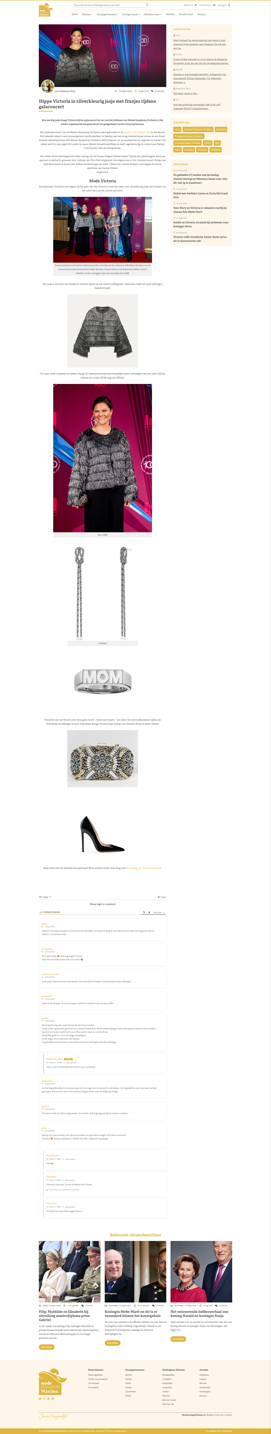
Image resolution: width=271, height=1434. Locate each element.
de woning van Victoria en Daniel (143, 868)
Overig (201, 14)
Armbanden (204, 1387)
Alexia (128, 1383)
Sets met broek (169, 1400)
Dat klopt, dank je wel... (185, 93)
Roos (59, 1159)
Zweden (215, 149)
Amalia (128, 1379)
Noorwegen (114, 1305)
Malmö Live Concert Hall (137, 132)
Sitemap (100, 1431)
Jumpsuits (167, 1387)
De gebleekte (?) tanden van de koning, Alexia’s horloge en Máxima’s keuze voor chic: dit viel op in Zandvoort (200, 178)
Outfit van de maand (98, 1379)
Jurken (165, 1391)
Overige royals (130, 14)
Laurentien (130, 1391)
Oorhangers (204, 1391)
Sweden (189, 149)
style (177, 149)
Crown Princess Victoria (198, 129)
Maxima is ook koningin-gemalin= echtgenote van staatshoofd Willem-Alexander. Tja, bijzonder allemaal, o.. (199, 78)
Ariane (128, 1387)
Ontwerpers (93, 1383)
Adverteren (205, 5)
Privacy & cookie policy (116, 1431)
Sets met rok (168, 1404)
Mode (207, 143)
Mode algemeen (95, 1375)
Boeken (210, 1415)
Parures (202, 1396)
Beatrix (128, 1375)
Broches (203, 1383)
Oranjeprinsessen (106, 14)
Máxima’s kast (152, 14)
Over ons (219, 1415)
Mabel (128, 1396)
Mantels (166, 1396)
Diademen (204, 1375)
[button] (147, 5)
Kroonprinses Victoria (187, 143)
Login (163, 897)
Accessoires (93, 1387)
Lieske (59, 1062)
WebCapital (226, 1431)
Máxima (86, 14)
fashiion (221, 129)
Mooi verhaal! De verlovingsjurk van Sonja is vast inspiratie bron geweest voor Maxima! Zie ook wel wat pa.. (199, 44)
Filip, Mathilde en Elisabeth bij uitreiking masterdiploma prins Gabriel (64, 1315)
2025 (177, 129)
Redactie (188, 5)
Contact (228, 1415)
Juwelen (170, 14)
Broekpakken (168, 1375)
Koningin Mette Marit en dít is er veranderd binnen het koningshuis (133, 1313)
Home (75, 14)
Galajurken (167, 1383)
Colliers (202, 1379)
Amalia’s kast (186, 14)
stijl (217, 143)
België (45, 1305)
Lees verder (46, 1347)
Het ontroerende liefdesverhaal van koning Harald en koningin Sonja (199, 1313)
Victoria (202, 149)
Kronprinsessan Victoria (189, 136)
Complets (166, 1379)
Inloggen (222, 5)
